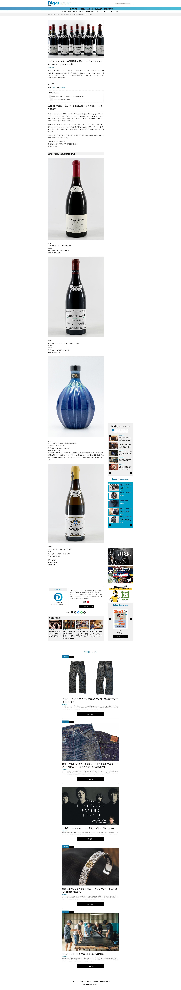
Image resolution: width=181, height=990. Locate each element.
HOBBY (75, 11)
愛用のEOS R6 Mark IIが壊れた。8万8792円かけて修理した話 (125, 453)
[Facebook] (78, 612)
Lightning (117, 430)
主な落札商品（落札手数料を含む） (60, 99)
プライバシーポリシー (85, 981)
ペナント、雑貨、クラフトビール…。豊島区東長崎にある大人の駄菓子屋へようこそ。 (82, 634)
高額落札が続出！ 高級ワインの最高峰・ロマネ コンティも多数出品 (66, 96)
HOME (49, 14)
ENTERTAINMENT (115, 11)
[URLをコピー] (84, 612)
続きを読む (90, 714)
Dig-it (54, 14)
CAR (69, 11)
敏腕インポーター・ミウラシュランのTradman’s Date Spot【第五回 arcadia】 (96, 634)
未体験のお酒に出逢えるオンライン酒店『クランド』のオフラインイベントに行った (55, 634)
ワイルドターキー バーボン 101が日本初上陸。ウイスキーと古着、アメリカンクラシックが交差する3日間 (69, 635)
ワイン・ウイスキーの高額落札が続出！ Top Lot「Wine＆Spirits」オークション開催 (74, 14)
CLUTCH (127, 430)
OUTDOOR (99, 11)
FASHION (63, 11)
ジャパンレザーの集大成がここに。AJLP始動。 (125, 460)
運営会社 (96, 981)
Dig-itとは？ (74, 981)
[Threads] (75, 612)
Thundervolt (124, 432)
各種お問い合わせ (105, 981)
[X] (132, 3)
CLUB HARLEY (116, 432)
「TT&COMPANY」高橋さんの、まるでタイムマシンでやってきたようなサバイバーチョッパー (125, 446)
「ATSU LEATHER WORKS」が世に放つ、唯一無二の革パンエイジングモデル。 (90, 700)
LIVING (81, 11)
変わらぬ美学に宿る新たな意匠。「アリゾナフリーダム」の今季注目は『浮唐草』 (89, 890)
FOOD (106, 11)
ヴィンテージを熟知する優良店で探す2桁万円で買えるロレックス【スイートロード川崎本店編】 (125, 468)
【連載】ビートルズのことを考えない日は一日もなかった (88, 828)
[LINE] (81, 612)
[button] (110, 473)
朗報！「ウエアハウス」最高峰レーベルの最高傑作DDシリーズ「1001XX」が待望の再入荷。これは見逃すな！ (90, 765)
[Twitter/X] (72, 612)
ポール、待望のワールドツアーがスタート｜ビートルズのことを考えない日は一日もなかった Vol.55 (125, 439)
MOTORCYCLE (90, 11)
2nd (122, 430)
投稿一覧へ (86, 606)
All (113, 430)
